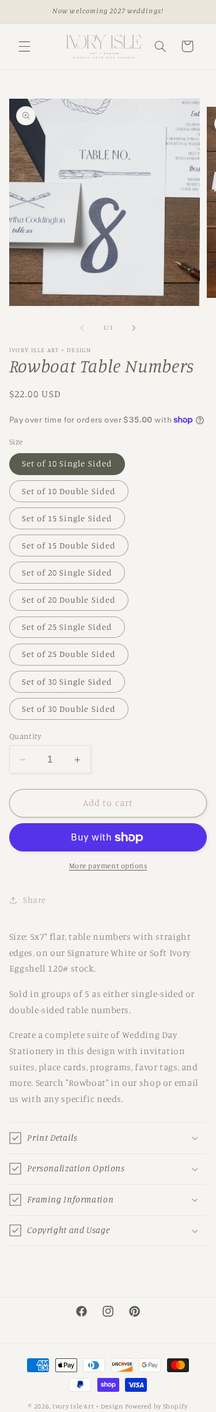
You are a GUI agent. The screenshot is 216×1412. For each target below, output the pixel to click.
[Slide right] (134, 328)
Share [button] (34, 900)
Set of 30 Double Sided (69, 709)
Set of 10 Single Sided (67, 463)
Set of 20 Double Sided (69, 599)
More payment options (108, 865)
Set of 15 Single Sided (67, 518)
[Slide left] (81, 328)
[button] (24, 46)
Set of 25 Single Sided (67, 627)
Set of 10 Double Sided (69, 491)
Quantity (25, 736)
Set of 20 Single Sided (67, 572)
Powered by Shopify (156, 1406)
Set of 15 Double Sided (69, 545)
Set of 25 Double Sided (69, 654)
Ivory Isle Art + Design (87, 1406)
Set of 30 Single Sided (67, 681)
